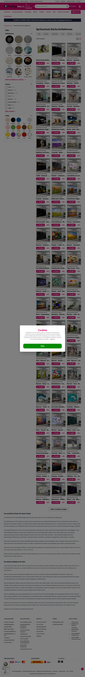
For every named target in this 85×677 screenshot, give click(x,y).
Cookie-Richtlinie (46, 337)
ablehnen (52, 339)
